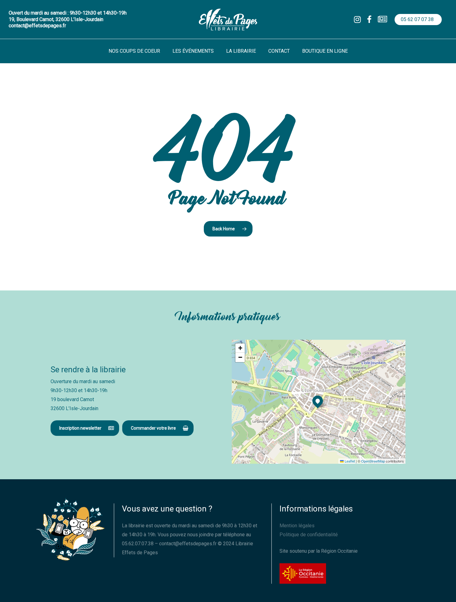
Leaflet (349, 460)
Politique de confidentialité (308, 535)
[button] (85, 428)
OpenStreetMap (373, 460)
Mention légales (297, 526)
